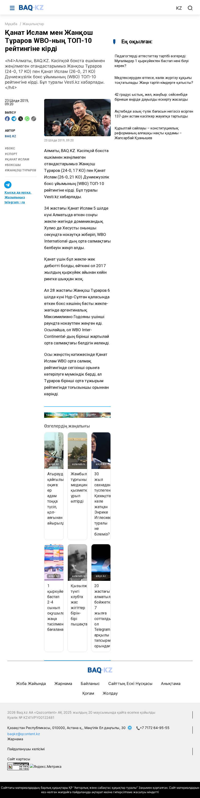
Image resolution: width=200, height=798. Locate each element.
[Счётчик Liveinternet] (18, 766)
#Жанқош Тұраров (20, 170)
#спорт (11, 154)
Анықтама (170, 683)
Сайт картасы (18, 759)
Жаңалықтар (33, 24)
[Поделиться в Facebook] (7, 118)
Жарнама (63, 683)
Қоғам (88, 693)
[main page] (95, 8)
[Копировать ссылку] (33, 118)
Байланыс (90, 683)
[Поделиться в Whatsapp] (27, 118)
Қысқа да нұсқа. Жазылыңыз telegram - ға (18, 197)
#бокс (10, 148)
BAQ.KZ (10, 136)
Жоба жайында (31, 683)
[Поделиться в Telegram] (13, 118)
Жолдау (110, 693)
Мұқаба (11, 24)
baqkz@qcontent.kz (23, 734)
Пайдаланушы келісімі (26, 749)
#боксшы (13, 165)
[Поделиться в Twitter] (20, 118)
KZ (179, 8)
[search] (190, 8)
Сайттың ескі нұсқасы (130, 683)
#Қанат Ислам (17, 159)
